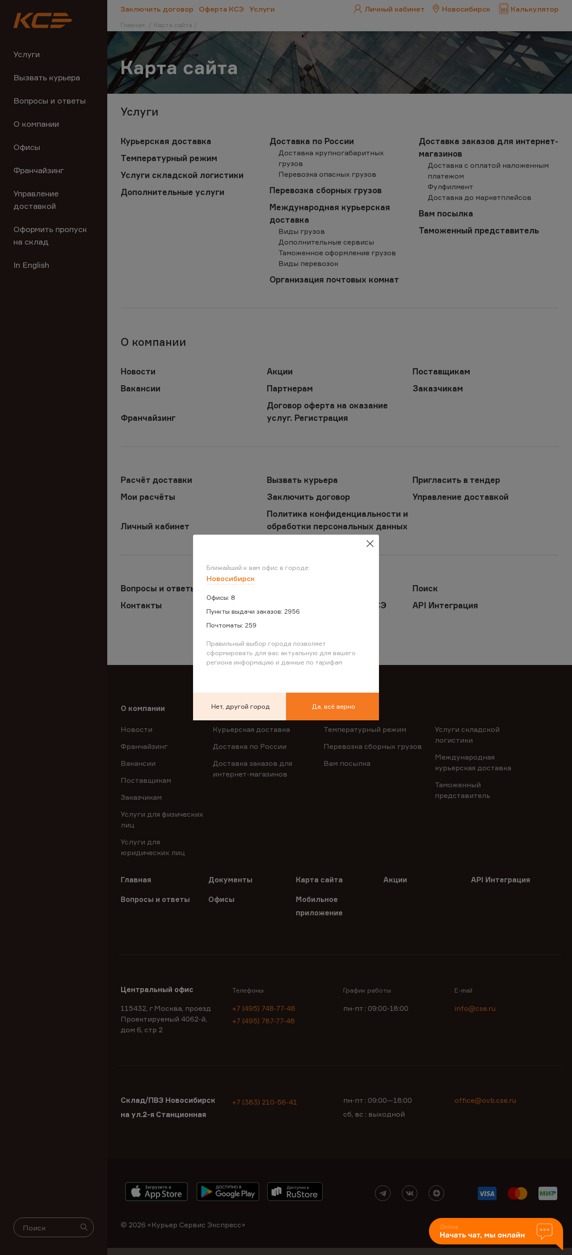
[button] (496, 1234)
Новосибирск (230, 578)
